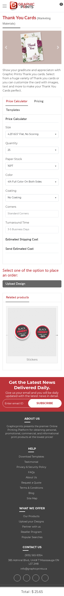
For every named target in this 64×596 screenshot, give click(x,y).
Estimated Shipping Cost (21, 239)
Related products (17, 297)
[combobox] (32, 134)
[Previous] (6, 47)
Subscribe (45, 403)
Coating (10, 190)
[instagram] (36, 578)
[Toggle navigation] (4, 6)
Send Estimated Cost (19, 248)
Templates (13, 110)
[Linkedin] (45, 578)
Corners (10, 206)
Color (9, 175)
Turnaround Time (17, 222)
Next (57, 334)
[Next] (58, 47)
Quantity (11, 143)
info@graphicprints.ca (33, 568)
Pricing (38, 101)
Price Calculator (16, 101)
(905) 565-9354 (33, 555)
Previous (7, 334)
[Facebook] (18, 578)
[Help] (23, 159)
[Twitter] (27, 578)
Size (8, 127)
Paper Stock (13, 159)
